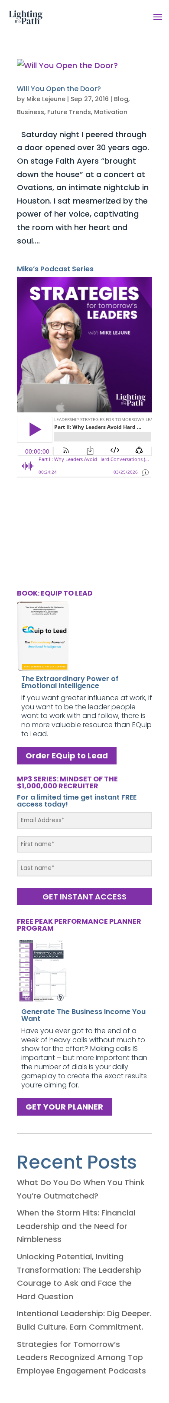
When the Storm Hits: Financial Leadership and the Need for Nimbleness (76, 1226)
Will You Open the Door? (59, 89)
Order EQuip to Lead (67, 756)
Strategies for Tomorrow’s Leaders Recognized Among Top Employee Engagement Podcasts (81, 1357)
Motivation (110, 112)
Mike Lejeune (45, 99)
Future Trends (69, 112)
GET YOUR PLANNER (64, 1106)
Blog (121, 99)
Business (30, 112)
